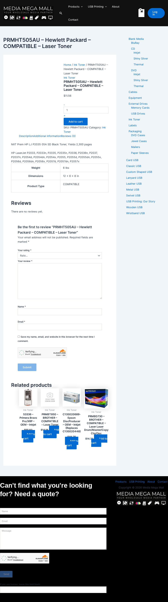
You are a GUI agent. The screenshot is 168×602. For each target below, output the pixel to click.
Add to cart (76, 121)
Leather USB (134, 183)
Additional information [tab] (47, 136)
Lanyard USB (134, 177)
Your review (25, 261)
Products (73, 6)
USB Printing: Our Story (140, 201)
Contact (73, 19)
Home (67, 64)
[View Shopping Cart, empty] (141, 13)
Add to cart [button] (29, 436)
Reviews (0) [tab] (68, 136)
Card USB (132, 160)
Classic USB (133, 166)
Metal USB (132, 189)
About (115, 6)
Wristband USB (135, 213)
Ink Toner (79, 64)
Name (22, 306)
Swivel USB (133, 195)
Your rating (24, 250)
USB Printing (96, 6)
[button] (60, 13)
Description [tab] (26, 136)
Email (21, 321)
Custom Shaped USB (139, 171)
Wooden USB (134, 207)
